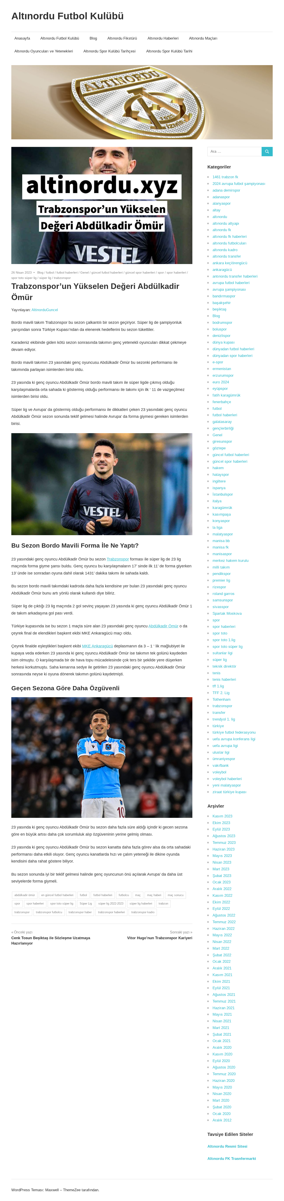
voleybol (219, 772)
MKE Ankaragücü (97, 646)
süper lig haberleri (141, 903)
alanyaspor (222, 203)
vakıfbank (221, 765)
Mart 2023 (221, 869)
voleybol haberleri (227, 779)
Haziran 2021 (224, 1008)
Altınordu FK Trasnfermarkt (231, 1159)
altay (217, 210)
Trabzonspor (118, 559)
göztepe (219, 448)
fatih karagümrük (227, 395)
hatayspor (221, 474)
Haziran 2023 (224, 849)
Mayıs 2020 (222, 1087)
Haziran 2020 (224, 1081)
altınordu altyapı (226, 223)
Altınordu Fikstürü (122, 38)
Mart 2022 (221, 948)
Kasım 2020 (222, 1054)
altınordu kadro (225, 250)
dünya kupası (224, 342)
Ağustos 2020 (224, 1067)
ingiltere (219, 481)
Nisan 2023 (222, 862)
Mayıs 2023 (222, 856)
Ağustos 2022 (224, 915)
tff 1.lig (218, 686)
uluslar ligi (221, 752)
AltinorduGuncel (45, 310)
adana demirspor (226, 190)
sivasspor (221, 607)
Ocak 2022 (222, 961)
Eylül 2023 (221, 829)
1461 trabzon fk (225, 177)
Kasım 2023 (222, 816)
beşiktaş (220, 309)
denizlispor (222, 336)
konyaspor (221, 521)
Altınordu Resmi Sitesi (227, 1146)
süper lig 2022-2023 (110, 903)
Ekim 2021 (221, 981)
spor (161, 272)
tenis (217, 673)
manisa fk (221, 547)
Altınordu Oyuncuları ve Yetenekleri (43, 51)
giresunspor (222, 441)
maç (138, 895)
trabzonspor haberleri (111, 912)
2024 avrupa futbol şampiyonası (239, 184)
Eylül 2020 (221, 1061)
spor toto (220, 633)
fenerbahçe (222, 402)
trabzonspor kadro (142, 912)
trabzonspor (62, 278)
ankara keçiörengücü (230, 263)
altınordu (220, 217)
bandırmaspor (224, 296)
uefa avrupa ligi (225, 746)
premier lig (221, 580)
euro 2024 (221, 382)
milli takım (221, 567)
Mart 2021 (221, 1028)
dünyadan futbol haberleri (233, 349)
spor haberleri (176, 272)
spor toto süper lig (24, 278)
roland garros (224, 594)
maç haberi (154, 895)
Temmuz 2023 (224, 843)
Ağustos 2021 (224, 995)
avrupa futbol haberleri (231, 283)
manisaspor (222, 554)
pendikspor (222, 574)
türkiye (218, 726)
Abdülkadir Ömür (163, 626)
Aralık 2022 (222, 889)
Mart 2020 (221, 1100)
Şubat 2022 (222, 955)
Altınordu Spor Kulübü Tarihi (169, 51)
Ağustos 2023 (224, 836)
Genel (84, 272)
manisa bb (221, 541)
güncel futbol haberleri (107, 272)
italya (217, 501)
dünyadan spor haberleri (232, 356)
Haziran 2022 (224, 929)
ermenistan (222, 369)
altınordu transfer (227, 256)
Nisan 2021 (222, 1021)
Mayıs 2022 (222, 935)
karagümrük (222, 508)
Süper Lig (86, 903)
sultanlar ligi (223, 653)
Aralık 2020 (222, 1047)
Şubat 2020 (222, 1107)
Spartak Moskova (227, 613)
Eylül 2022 (221, 909)
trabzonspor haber (80, 912)
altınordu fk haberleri (230, 236)
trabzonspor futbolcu (49, 912)
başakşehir (222, 303)
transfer (219, 713)
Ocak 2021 (222, 1041)
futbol (50, 272)
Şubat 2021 (222, 1034)
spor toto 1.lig (224, 640)
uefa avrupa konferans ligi (234, 739)
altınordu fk (222, 230)
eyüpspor (220, 388)
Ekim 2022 (221, 902)
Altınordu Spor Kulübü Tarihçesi (109, 51)
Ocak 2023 (222, 882)
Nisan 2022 (222, 942)
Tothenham (222, 699)
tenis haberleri (224, 679)
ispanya (219, 488)
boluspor (220, 329)
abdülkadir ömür (24, 895)
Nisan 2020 (222, 1094)
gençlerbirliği (223, 428)
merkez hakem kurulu (230, 560)
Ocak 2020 (222, 1114)
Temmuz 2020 (224, 1074)
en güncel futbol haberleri (57, 895)
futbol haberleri (67, 272)
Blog (93, 38)
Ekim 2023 (221, 823)
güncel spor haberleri (140, 272)
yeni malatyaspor (227, 785)
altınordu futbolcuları (230, 243)
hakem (218, 468)
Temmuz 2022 (224, 922)
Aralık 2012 (222, 1120)
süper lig (45, 278)
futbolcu (124, 895)
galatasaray (222, 422)
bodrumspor (222, 322)
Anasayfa (22, 38)
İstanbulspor (223, 494)
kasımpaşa (222, 514)
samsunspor (223, 600)
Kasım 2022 (222, 895)
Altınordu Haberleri (163, 38)
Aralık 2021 (222, 968)
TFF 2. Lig (221, 693)
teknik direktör (224, 666)
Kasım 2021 (222, 975)
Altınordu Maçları (203, 38)
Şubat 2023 (222, 876)
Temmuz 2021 (224, 1001)
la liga (217, 527)
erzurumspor (223, 375)
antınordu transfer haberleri (235, 276)
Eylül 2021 (221, 988)
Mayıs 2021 (222, 1014)
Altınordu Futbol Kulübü (67, 15)
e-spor (218, 362)
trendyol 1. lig (224, 719)
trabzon (163, 903)
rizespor (219, 587)
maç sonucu (175, 895)
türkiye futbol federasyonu (234, 732)
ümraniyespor (224, 759)
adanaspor (221, 197)
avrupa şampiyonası (229, 289)
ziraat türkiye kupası (230, 792)
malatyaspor (223, 534)
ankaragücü (222, 270)
